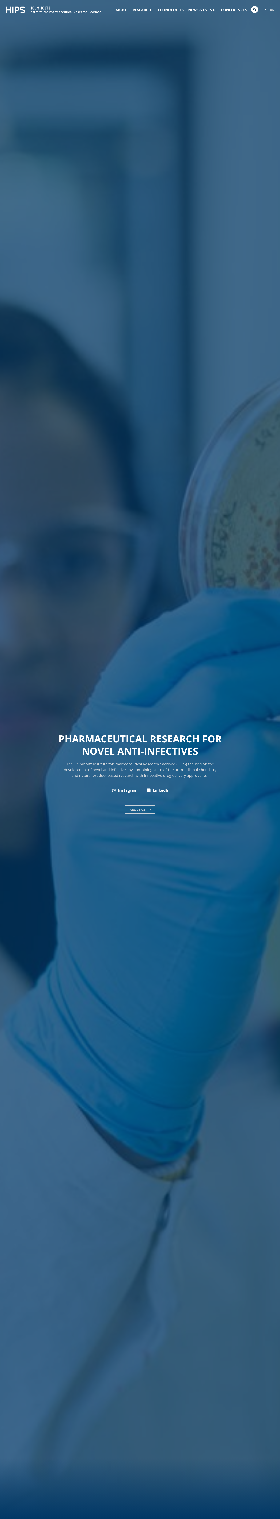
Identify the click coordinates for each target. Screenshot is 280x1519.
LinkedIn (161, 790)
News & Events (202, 9)
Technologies (170, 9)
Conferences (234, 9)
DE (272, 10)
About (121, 9)
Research (142, 9)
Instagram (128, 790)
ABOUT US (137, 810)
